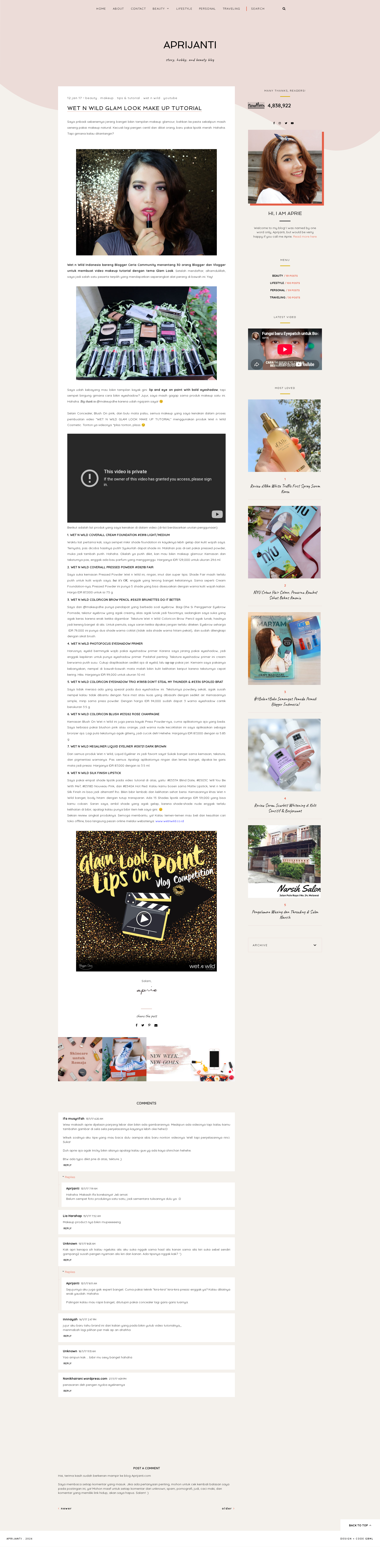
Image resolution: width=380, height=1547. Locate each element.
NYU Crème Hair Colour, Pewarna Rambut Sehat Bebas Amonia (285, 595)
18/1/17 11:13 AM (87, 1351)
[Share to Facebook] (137, 1025)
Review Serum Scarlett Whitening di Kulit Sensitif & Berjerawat (285, 808)
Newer (66, 1508)
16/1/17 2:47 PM (87, 1319)
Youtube (170, 98)
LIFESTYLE (184, 8)
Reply (68, 1165)
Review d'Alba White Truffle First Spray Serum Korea (285, 488)
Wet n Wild (151, 98)
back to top (359, 1525)
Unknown (70, 1244)
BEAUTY (159, 8)
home (101, 8)
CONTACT (138, 8)
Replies (70, 1177)
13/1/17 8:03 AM (87, 1243)
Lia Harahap (72, 1216)
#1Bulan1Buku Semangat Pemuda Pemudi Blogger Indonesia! (285, 701)
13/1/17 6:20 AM (94, 1118)
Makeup (107, 98)
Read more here (305, 236)
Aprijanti (72, 1188)
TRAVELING (231, 8)
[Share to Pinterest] (149, 1025)
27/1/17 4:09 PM (117, 1378)
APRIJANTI (190, 45)
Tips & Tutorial (128, 98)
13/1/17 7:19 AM (89, 1188)
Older (227, 1508)
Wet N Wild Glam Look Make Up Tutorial (134, 108)
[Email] (155, 1025)
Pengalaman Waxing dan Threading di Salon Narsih (285, 914)
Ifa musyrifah (73, 1119)
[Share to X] (143, 1025)
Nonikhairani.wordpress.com (85, 1379)
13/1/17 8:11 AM (89, 1283)
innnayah (70, 1319)
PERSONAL (207, 8)
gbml (369, 1538)
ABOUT (118, 8)
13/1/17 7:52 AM (92, 1216)
